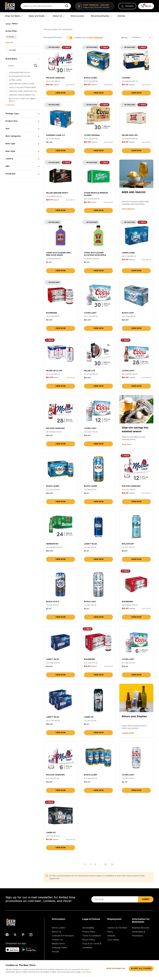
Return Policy (88, 940)
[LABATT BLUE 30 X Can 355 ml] (60, 699)
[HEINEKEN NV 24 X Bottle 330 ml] (60, 526)
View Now (61, 93)
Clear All (9, 42)
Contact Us (57, 940)
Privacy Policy (88, 932)
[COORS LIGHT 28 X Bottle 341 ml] (136, 353)
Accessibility (88, 928)
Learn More (86, 972)
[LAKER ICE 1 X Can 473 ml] (98, 699)
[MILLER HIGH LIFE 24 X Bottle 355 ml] (136, 118)
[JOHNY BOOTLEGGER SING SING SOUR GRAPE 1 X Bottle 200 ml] (60, 235)
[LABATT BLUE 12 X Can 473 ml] (60, 642)
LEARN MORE (128, 733)
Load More (10, 105)
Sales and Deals (36, 16)
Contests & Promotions (63, 936)
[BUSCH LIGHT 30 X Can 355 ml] (136, 295)
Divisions (111, 936)
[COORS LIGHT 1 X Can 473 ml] (136, 757)
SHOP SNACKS (128, 209)
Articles (121, 16)
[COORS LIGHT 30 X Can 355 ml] (98, 295)
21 (105, 864)
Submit (146, 899)
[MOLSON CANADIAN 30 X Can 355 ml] (60, 60)
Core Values (113, 940)
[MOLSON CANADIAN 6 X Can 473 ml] (60, 757)
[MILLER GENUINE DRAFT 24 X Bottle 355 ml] (60, 175)
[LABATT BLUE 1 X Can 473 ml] (98, 526)
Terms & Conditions (91, 936)
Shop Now (126, 444)
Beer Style (10, 151)
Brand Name (11, 59)
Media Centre (58, 944)
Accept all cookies (141, 968)
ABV (8, 166)
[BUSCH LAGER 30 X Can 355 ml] (98, 60)
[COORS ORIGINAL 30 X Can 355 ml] (98, 118)
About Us (57, 16)
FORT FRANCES (95, 38)
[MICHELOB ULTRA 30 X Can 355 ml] (60, 353)
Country (9, 159)
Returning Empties (100, 16)
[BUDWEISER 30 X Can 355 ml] (60, 295)
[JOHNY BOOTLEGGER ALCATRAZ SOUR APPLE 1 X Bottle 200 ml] (98, 235)
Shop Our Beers (12, 16)
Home (8, 24)
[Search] (66, 6)
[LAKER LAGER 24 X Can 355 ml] (136, 235)
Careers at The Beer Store (117, 930)
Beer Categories (13, 136)
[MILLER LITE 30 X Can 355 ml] (98, 353)
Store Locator (77, 16)
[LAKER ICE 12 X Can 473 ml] (60, 815)
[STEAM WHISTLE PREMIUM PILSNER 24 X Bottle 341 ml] (98, 175)
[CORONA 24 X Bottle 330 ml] (136, 60)
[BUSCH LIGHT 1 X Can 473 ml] (98, 584)
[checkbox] (7, 50)
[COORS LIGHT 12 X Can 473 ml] (98, 411)
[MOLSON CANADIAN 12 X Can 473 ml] (136, 469)
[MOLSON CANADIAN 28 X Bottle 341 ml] (60, 411)
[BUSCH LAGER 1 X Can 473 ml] (98, 469)
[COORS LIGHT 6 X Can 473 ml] (136, 642)
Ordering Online (59, 948)
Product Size (11, 121)
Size (7, 129)
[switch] (70, 37)
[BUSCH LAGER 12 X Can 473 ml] (60, 469)
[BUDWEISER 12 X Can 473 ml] (98, 642)
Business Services (140, 928)
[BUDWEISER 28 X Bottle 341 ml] (136, 584)
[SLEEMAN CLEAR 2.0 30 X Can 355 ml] (60, 118)
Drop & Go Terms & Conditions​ (91, 946)
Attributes (11, 174)
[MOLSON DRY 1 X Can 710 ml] (136, 526)
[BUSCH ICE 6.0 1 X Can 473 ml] (60, 584)
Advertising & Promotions (138, 934)
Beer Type (10, 144)
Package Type (12, 114)
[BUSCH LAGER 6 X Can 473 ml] (98, 757)
